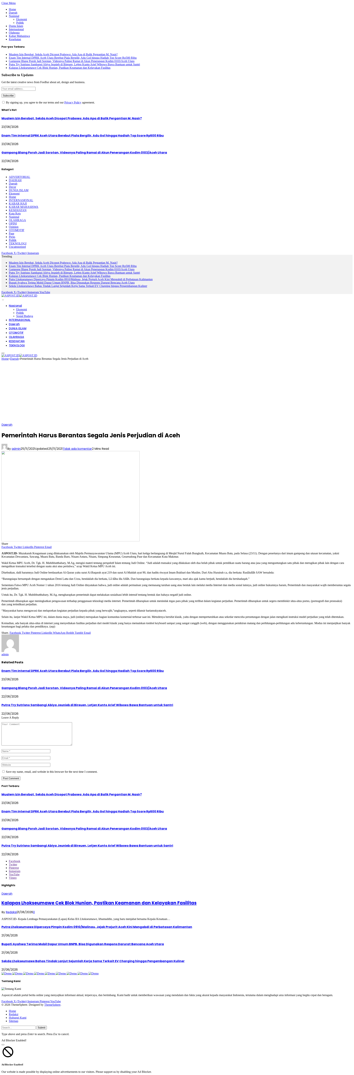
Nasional (14, 16)
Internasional (16, 29)
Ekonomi (21, 19)
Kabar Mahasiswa (19, 36)
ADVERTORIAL (19, 176)
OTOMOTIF (16, 230)
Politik (20, 22)
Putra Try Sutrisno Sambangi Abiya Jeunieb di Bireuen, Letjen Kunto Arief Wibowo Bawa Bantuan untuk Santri (74, 64)
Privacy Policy (72, 102)
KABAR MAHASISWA (23, 206)
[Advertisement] (177, 393)
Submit (41, 1027)
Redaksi (11, 912)
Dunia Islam (16, 26)
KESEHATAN (18, 210)
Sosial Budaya (24, 316)
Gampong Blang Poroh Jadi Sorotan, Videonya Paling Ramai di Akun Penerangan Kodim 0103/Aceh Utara (71, 61)
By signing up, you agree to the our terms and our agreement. (50, 102)
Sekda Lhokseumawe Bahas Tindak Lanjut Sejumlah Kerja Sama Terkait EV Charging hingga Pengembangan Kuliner (78, 286)
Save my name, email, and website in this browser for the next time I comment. (52, 771)
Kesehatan (15, 39)
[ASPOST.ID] (19, 295)
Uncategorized (17, 246)
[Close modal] (2, 1044)
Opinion (13, 226)
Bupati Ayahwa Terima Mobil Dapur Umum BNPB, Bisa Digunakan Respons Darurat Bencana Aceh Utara (72, 282)
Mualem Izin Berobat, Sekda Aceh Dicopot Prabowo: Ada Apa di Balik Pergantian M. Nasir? (63, 54)
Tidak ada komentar (77, 449)
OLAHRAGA (17, 220)
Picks (12, 236)
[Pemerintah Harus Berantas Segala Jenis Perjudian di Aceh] (70, 540)
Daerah (13, 12)
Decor (12, 186)
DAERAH (15, 180)
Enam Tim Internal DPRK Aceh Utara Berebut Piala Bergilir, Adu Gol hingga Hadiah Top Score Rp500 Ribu (73, 57)
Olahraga (14, 32)
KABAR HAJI (18, 203)
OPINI (13, 223)
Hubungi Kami (17, 1017)
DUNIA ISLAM (18, 190)
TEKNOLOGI (17, 243)
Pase (11, 233)
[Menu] (2, 353)
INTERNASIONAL (21, 200)
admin (16, 449)
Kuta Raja (15, 213)
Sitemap (13, 1021)
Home (12, 9)
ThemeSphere (52, 1004)
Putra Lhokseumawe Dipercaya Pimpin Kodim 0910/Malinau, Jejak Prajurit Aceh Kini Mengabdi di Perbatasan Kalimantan (81, 279)
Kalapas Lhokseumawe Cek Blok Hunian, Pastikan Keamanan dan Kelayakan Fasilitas (59, 67)
